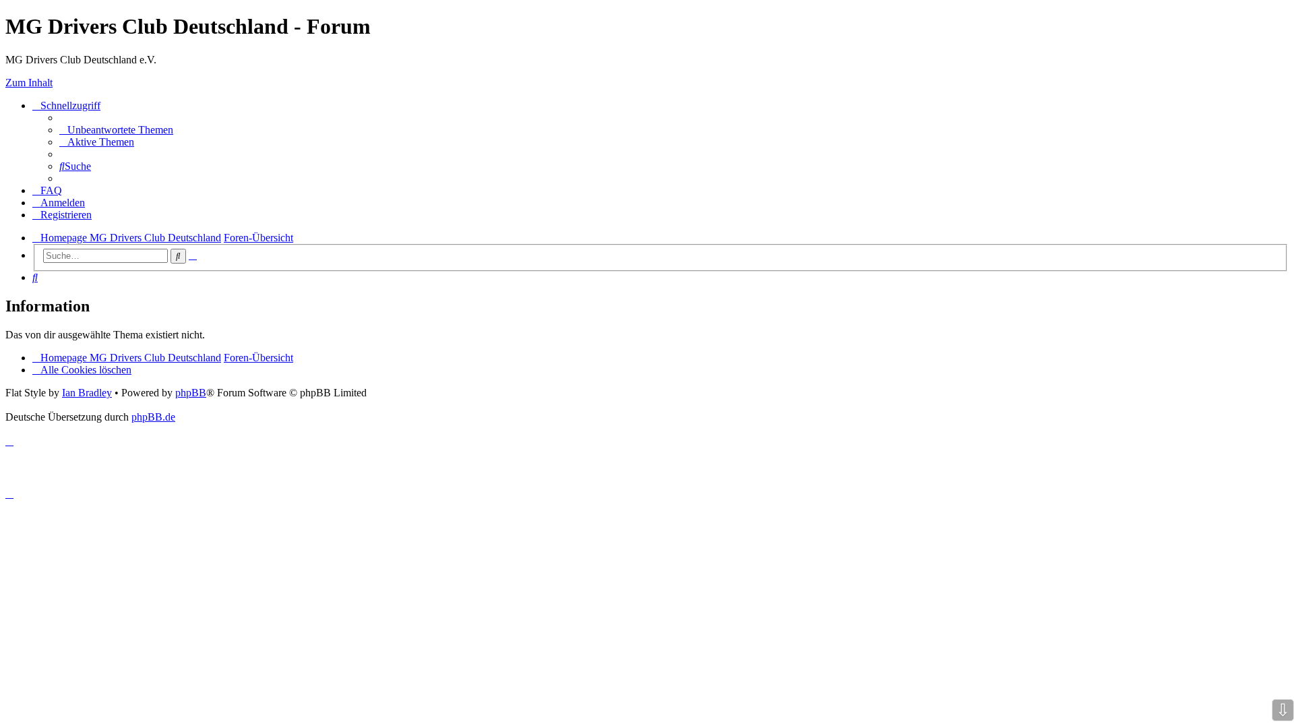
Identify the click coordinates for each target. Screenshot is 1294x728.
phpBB (190, 392)
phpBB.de (153, 417)
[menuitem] (116, 129)
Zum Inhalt (29, 82)
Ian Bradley (87, 392)
